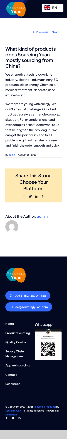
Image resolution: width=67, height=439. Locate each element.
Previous (42, 32)
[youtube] (13, 418)
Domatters (11, 414)
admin (12, 154)
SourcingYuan (13, 410)
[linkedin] (19, 418)
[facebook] (6, 418)
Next (55, 32)
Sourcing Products (45, 406)
